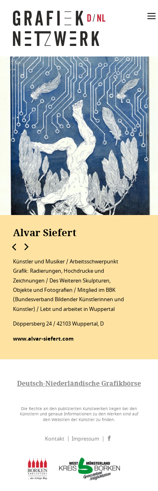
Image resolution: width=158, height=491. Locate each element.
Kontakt (54, 439)
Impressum (85, 439)
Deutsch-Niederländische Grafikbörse (79, 383)
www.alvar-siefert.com (43, 339)
